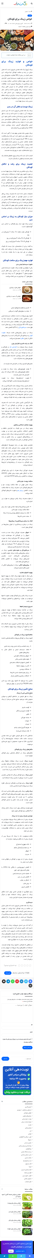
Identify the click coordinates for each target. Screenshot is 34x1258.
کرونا (30, 1167)
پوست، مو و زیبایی (26, 1119)
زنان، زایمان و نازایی (26, 1155)
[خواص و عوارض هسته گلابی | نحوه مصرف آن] (27, 1197)
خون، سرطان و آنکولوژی (25, 1137)
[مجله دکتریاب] (20, 3)
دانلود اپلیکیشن (20, 1251)
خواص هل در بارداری (15, 287)
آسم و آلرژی (28, 1107)
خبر (30, 1131)
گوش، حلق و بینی (27, 1176)
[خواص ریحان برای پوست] (27, 1205)
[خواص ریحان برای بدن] (27, 1214)
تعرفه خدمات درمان (26, 1122)
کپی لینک (8, 973)
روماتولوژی (28, 1149)
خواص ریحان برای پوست (14, 1203)
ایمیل (31, 1032)
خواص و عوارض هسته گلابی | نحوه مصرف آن (11, 1195)
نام (31, 1025)
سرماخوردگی (22, 327)
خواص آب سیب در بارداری (14, 296)
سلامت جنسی (28, 1158)
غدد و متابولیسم (27, 1161)
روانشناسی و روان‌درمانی (25, 1146)
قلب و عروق (28, 1164)
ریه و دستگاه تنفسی (26, 1152)
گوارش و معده (27, 1173)
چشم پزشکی (28, 1128)
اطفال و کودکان (27, 1113)
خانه (30, 12)
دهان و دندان (27, 1143)
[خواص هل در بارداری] (27, 289)
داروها (29, 1140)
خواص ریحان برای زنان (15, 1220)
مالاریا (22, 338)
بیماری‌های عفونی (27, 1116)
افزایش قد (13, 347)
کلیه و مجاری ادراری (26, 1170)
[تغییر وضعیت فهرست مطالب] (28, 55)
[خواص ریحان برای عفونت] (27, 1231)
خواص (26, 12)
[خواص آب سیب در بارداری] (27, 298)
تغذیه (29, 1125)
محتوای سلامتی (27, 1179)
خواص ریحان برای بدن (15, 1212)
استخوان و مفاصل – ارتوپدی (24, 1110)
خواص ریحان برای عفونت (14, 1229)
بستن (10, 1251)
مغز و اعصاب (28, 1182)
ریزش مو (20, 490)
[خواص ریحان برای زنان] (27, 1223)
